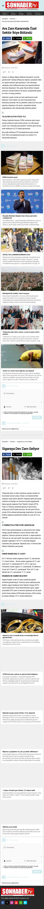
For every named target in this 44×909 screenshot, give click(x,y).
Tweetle (18, 38)
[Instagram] (12, 902)
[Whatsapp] (21, 902)
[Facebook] (3, 902)
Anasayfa (5, 18)
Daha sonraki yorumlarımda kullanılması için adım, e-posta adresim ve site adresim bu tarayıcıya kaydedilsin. (21, 412)
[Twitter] (7, 902)
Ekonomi (12, 18)
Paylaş (8, 38)
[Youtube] (16, 902)
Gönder (29, 38)
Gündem (12, 441)
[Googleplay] (25, 902)
